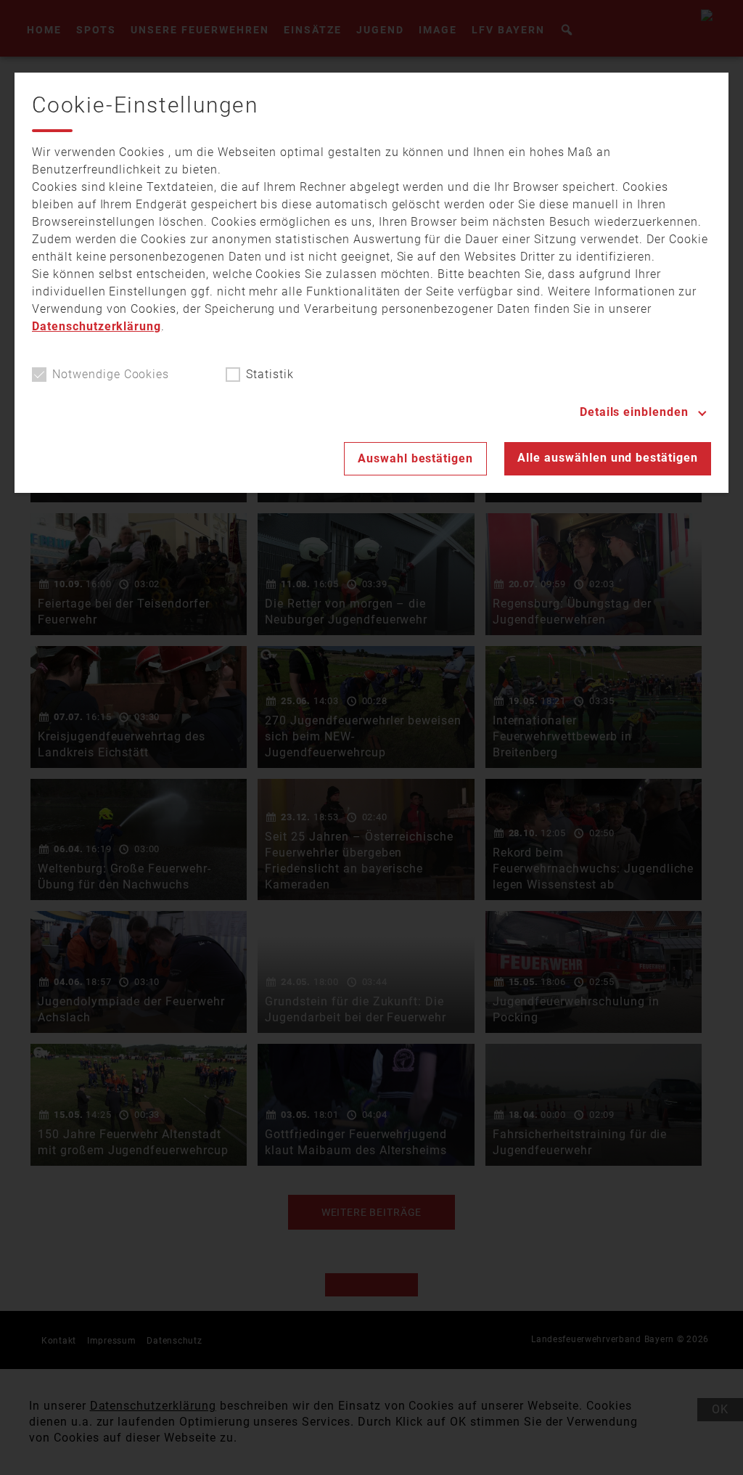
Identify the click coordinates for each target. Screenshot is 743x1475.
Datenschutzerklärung (96, 326)
